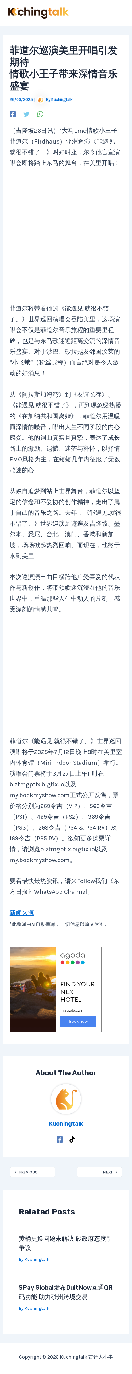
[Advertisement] (64, 240)
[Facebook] (13, 113)
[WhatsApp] (40, 113)
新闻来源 (22, 913)
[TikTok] (72, 1139)
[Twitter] (26, 113)
